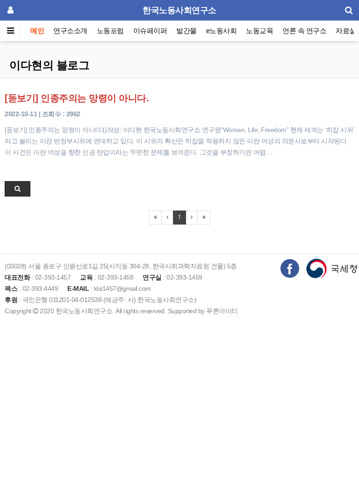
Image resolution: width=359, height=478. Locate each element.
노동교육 (259, 31)
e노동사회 (221, 31)
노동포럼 (110, 31)
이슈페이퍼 (150, 31)
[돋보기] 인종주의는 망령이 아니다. (77, 98)
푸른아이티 (222, 311)
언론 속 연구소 (304, 31)
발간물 (186, 31)
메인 (37, 31)
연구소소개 (70, 31)
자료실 (346, 31)
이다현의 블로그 (49, 65)
